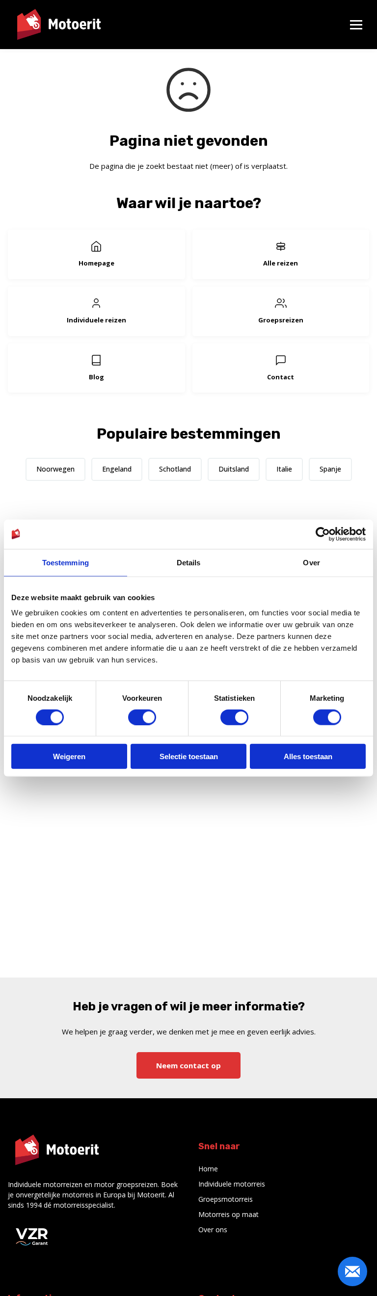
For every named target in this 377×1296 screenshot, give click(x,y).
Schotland (175, 469)
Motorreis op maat (228, 1214)
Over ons (212, 1229)
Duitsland (233, 469)
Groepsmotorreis (225, 1199)
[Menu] (356, 25)
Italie (284, 469)
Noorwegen (55, 469)
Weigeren (69, 756)
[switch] (142, 717)
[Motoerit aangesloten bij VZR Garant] (32, 1236)
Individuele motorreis (231, 1184)
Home (208, 1168)
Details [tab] (189, 562)
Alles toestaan (308, 756)
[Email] (352, 1271)
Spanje (330, 469)
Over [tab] (311, 562)
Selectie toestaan (189, 756)
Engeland (117, 469)
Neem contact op (188, 1065)
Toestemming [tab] (65, 562)
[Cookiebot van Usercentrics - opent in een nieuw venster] (323, 534)
